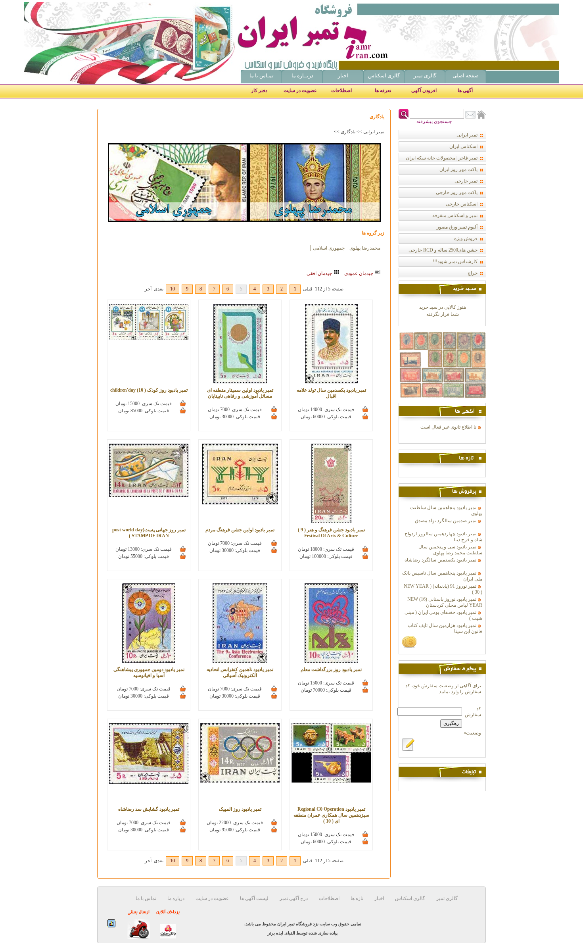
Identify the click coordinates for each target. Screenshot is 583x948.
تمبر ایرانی (373, 132)
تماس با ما (146, 898)
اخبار (343, 76)
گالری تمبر (425, 76)
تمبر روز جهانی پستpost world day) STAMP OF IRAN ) (149, 532)
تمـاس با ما (261, 76)
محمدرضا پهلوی (364, 248)
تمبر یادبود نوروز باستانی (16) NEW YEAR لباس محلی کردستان (444, 602)
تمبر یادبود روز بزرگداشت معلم (331, 669)
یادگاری (348, 132)
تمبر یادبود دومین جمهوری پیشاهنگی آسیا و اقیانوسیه (148, 672)
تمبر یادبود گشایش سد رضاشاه (148, 809)
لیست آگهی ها (253, 898)
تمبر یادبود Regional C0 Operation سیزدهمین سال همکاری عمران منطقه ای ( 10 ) (331, 815)
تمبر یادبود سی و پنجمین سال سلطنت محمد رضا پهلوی (450, 550)
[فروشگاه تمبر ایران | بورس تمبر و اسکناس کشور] (345, 34)
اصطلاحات (341, 90)
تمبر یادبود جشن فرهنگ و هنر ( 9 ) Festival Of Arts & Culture (331, 532)
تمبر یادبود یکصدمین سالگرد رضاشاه (440, 560)
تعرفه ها (383, 90)
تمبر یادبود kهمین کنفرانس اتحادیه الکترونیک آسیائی (240, 672)
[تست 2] (442, 401)
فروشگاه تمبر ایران (294, 923)
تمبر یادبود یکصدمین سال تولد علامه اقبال (331, 393)
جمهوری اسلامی (329, 248)
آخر (148, 289)
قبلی (308, 289)
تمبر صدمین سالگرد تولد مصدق (445, 520)
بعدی (158, 289)
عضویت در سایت (300, 90)
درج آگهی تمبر (293, 898)
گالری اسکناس (384, 76)
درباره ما (175, 898)
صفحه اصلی (466, 76)
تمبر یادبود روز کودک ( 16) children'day (149, 390)
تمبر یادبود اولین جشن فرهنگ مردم (239, 530)
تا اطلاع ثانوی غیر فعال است (448, 427)
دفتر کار (259, 90)
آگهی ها (465, 90)
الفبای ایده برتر (281, 933)
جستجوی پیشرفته (434, 121)
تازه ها (356, 898)
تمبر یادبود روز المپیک (240, 809)
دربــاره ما (302, 76)
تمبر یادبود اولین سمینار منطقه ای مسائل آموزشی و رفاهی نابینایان (240, 393)
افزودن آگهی (424, 90)
